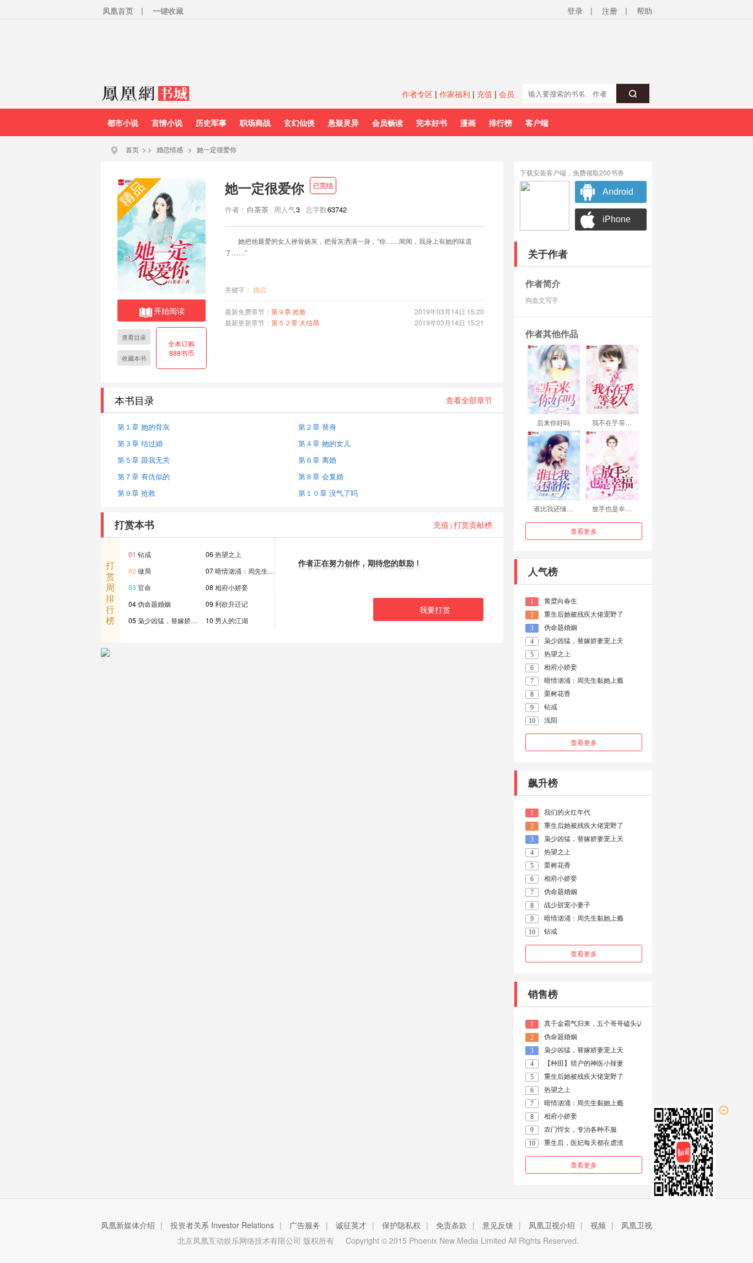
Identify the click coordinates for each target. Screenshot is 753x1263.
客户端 (536, 122)
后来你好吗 (553, 422)
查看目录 (134, 337)
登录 (575, 10)
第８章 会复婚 (320, 476)
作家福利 (454, 93)
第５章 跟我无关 (143, 459)
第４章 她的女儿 (324, 443)
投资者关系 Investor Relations (222, 1224)
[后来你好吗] (554, 379)
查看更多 (584, 531)
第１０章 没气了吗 (328, 493)
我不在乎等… (612, 422)
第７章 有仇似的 (143, 476)
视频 (598, 1224)
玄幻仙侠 (299, 122)
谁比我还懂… (553, 508)
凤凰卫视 (636, 1224)
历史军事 (211, 122)
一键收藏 (168, 10)
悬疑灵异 (343, 122)
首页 (132, 149)
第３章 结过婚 (140, 443)
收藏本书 (134, 358)
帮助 (644, 10)
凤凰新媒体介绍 (128, 1224)
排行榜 (500, 122)
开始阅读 (169, 310)
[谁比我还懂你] (554, 465)
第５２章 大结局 (295, 322)
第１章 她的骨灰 (143, 426)
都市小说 (122, 122)
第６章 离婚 (317, 459)
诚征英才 (351, 1224)
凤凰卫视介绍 (552, 1224)
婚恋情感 (170, 149)
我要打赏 (434, 609)
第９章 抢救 (288, 311)
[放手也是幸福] (612, 465)
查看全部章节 (469, 399)
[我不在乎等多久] (612, 379)
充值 (484, 93)
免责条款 (451, 1224)
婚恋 (259, 289)
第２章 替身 (317, 426)
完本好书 (431, 122)
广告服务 (304, 1224)
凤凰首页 (118, 10)
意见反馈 (497, 1224)
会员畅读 (387, 122)
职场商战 (255, 122)
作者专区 (417, 93)
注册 (609, 10)
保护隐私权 (401, 1224)
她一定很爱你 (216, 149)
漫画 (468, 122)
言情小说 (167, 122)
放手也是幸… (612, 508)
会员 (506, 93)
